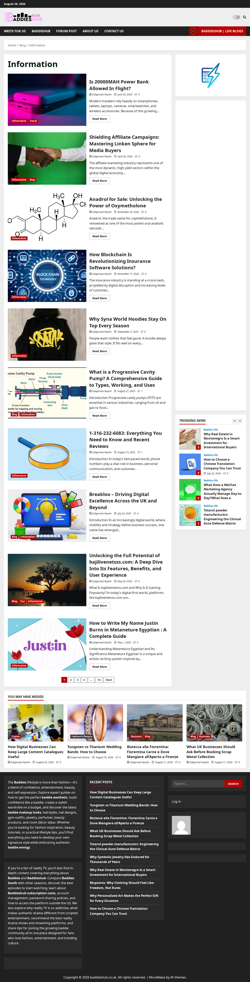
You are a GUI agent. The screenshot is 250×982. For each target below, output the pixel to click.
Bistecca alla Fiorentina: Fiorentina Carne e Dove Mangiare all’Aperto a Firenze (152, 751)
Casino (16, 736)
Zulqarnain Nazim (102, 94)
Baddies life (211, 430)
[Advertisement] (210, 255)
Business (136, 736)
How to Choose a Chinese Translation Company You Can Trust (190, 439)
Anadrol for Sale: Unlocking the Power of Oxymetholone (47, 217)
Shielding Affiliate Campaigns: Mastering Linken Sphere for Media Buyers (47, 158)
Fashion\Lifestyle (81, 736)
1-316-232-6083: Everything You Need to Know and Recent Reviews (47, 454)
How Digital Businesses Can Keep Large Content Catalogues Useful (35, 751)
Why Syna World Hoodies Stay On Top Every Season (47, 334)
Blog (32, 179)
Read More (101, 119)
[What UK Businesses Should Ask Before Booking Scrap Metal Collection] (214, 722)
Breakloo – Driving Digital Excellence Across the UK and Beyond (47, 515)
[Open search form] (244, 17)
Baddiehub (41, 31)
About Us (90, 31)
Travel (33, 121)
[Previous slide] (234, 420)
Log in (176, 801)
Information (19, 121)
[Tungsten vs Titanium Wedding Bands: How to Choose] (95, 722)
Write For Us (15, 31)
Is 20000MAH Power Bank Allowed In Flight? (47, 100)
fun (23, 601)
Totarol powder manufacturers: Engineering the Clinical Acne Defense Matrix (190, 489)
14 (99, 680)
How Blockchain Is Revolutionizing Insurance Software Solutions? (47, 276)
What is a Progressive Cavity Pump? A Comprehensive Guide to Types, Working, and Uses (47, 393)
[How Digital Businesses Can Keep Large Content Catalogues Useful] (35, 722)
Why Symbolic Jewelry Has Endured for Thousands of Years (190, 515)
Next (109, 680)
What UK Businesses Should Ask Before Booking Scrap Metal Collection (211, 751)
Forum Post (66, 31)
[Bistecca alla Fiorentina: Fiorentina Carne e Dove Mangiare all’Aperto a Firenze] (155, 722)
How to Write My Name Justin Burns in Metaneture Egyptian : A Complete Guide (47, 644)
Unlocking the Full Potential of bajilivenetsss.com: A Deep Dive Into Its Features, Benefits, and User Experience (47, 580)
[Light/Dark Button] (236, 17)
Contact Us (114, 31)
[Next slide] (239, 420)
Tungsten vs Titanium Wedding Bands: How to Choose (94, 749)
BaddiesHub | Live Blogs (222, 31)
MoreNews (157, 977)
